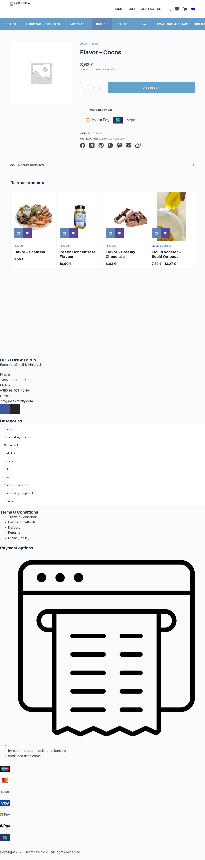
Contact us (151, 9)
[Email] (128, 145)
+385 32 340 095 (13, 380)
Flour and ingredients (43, 24)
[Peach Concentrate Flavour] (79, 216)
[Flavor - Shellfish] (33, 216)
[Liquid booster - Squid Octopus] (172, 216)
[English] (193, 10)
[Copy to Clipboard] (138, 145)
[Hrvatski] (193, 8)
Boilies (11, 24)
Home (118, 9)
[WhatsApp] (110, 145)
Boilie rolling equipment (18, 493)
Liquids (100, 24)
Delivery (14, 527)
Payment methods (21, 522)
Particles (77, 24)
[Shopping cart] (184, 9)
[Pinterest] (101, 145)
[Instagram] (15, 409)
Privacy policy (18, 538)
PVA (143, 24)
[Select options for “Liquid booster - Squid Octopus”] (156, 233)
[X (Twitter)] (91, 145)
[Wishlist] (177, 9)
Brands (8, 501)
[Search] (169, 9)
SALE (132, 9)
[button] (18, 233)
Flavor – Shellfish (29, 252)
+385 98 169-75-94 (15, 390)
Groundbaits (11, 445)
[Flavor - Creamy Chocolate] (126, 216)
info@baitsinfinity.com (16, 401)
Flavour (119, 138)
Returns (14, 533)
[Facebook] (82, 145)
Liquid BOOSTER (162, 245)
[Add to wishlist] (27, 233)
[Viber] (119, 145)
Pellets (122, 24)
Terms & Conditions (22, 517)
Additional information (27, 164)
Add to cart (151, 88)
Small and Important (173, 24)
